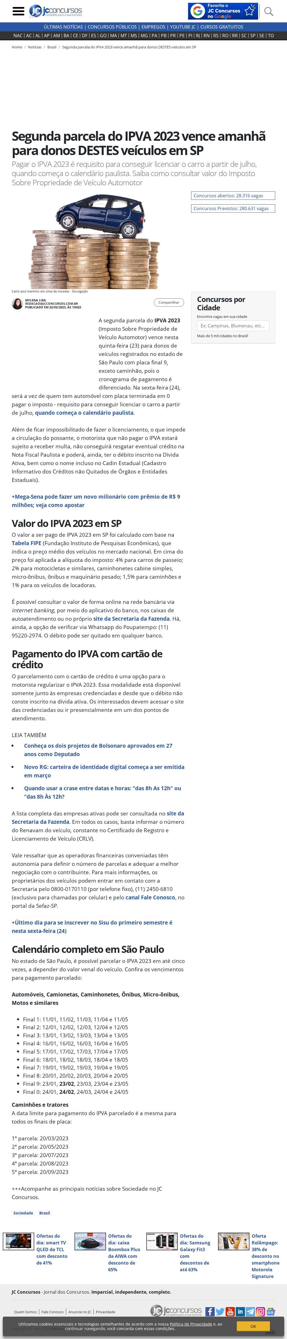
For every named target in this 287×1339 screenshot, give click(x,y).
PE (182, 35)
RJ (198, 35)
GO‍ (103, 35)
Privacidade (105, 1311)
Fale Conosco (52, 1311)
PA (154, 35)
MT (124, 35)
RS (216, 35)
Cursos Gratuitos (221, 27)
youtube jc (183, 27)
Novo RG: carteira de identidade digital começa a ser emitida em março (104, 771)
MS (134, 35)
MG (144, 35)
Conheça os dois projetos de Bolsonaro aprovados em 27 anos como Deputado (98, 750)
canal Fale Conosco (150, 897)
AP (47, 35)
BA (66, 35)
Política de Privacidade (191, 1324)
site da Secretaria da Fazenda (131, 618)
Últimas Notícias (63, 27)
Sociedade (23, 1213)
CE (75, 35)
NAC (17, 35)
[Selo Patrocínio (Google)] (223, 11)
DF (84, 35)
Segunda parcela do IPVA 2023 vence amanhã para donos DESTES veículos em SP (129, 47)
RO (225, 35)
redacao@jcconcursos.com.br (51, 303)
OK (253, 1326)
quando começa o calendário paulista (84, 412)
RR (235, 35)
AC (29, 35)
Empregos (153, 27)
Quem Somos (25, 1311)
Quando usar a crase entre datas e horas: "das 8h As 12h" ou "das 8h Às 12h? (102, 792)
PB (163, 35)
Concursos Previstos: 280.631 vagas (231, 208)
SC (244, 35)
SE (261, 35)
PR (173, 35)
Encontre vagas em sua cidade (222, 316)
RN (206, 35)
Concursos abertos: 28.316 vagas (228, 196)
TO (271, 35)
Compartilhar (169, 302)
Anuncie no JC (79, 1311)
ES (93, 35)
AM (56, 35)
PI (190, 35)
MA (113, 35)
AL (37, 35)
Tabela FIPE (26, 543)
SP (253, 35)
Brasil (44, 1213)
